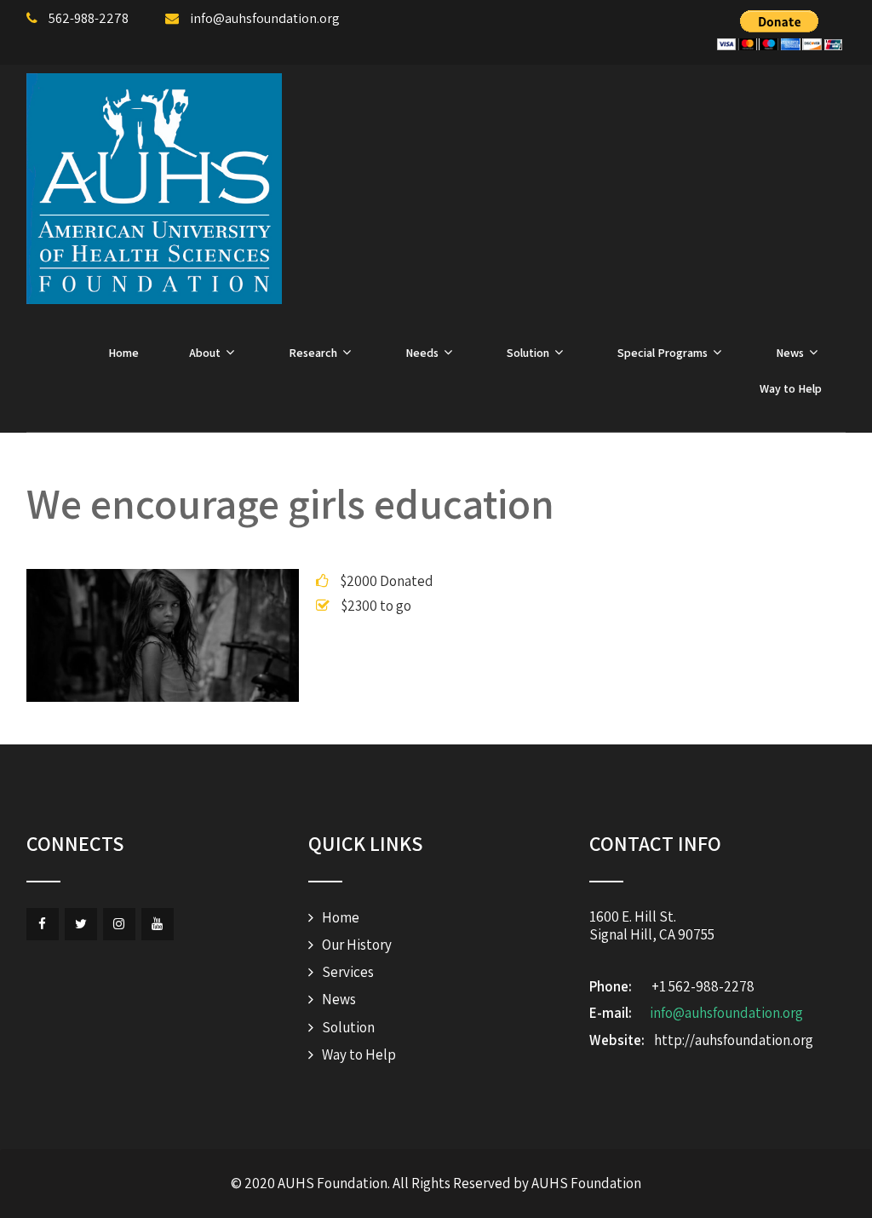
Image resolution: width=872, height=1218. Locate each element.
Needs (422, 352)
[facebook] (42, 924)
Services (348, 971)
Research (313, 352)
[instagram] (119, 924)
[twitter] (81, 924)
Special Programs (662, 352)
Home (123, 352)
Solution (528, 352)
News (790, 352)
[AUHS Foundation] (154, 188)
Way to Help (791, 388)
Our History (357, 944)
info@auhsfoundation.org (726, 1012)
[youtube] (157, 924)
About (205, 352)
